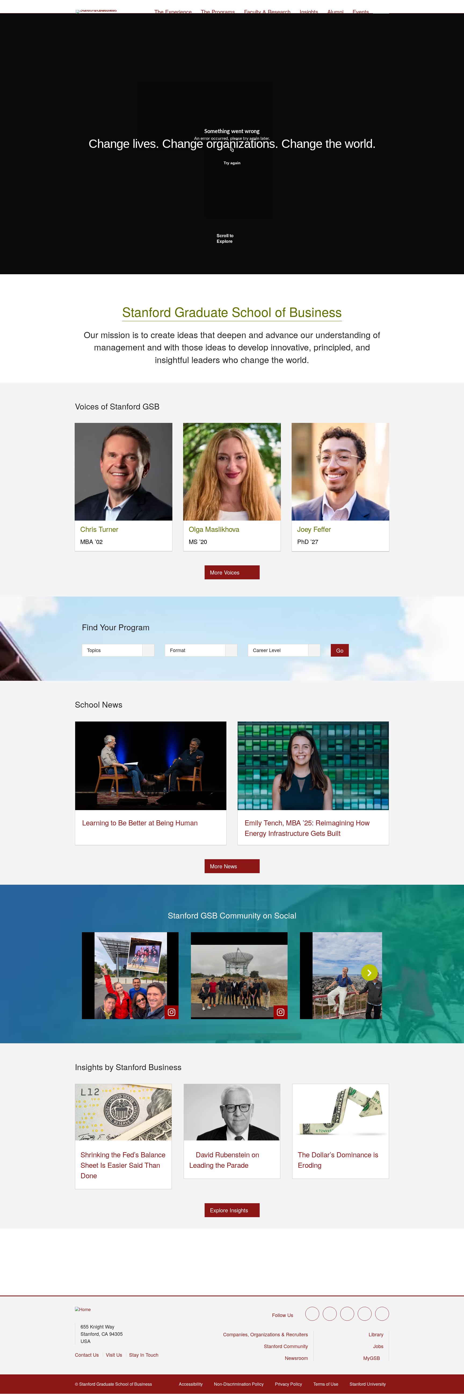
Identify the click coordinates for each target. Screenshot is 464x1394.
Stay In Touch (143, 1354)
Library (376, 1334)
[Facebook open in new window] (330, 1314)
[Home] (83, 1309)
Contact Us (87, 1354)
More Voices (225, 572)
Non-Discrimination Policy (240, 1384)
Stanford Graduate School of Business (232, 311)
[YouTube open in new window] (365, 1314)
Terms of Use (327, 1384)
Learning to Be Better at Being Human (140, 822)
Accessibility (192, 1384)
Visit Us (114, 1354)
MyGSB (373, 1357)
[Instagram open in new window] (347, 1314)
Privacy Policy (290, 1384)
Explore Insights (229, 1210)
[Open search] (381, 11)
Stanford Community (286, 1345)
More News (223, 866)
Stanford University (369, 1384)
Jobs (378, 1345)
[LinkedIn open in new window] (382, 1314)
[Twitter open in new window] (312, 1314)
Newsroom (296, 1357)
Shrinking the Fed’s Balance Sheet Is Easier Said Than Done (123, 1164)
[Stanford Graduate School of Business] (97, 12)
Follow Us (282, 1314)
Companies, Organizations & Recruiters (265, 1334)
